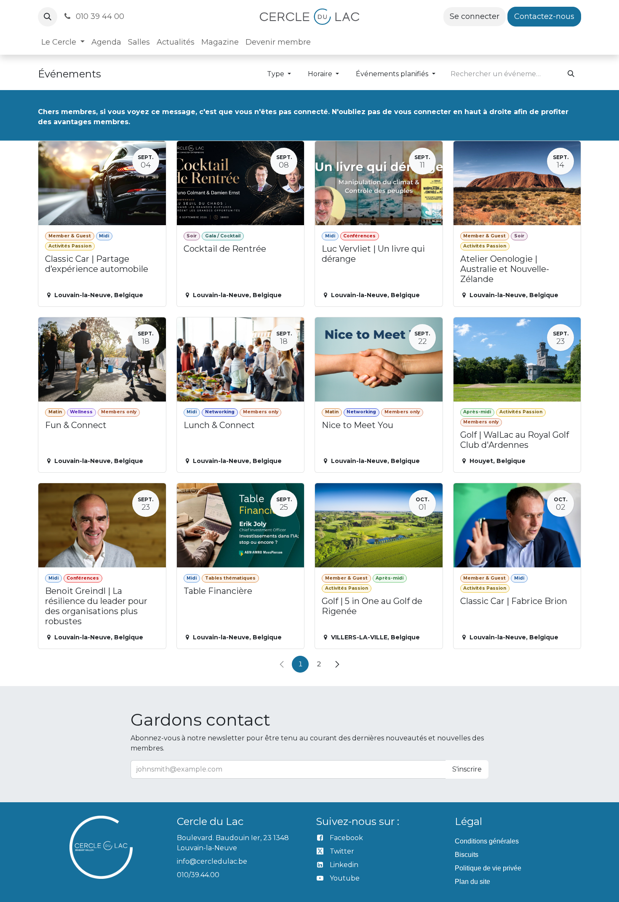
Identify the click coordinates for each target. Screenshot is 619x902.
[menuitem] (63, 42)
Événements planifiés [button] (393, 74)
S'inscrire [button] (467, 769)
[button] (47, 17)
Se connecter (474, 16)
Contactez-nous (544, 16)
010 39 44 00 (99, 16)
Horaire (321, 74)
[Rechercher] (571, 74)
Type (276, 74)
